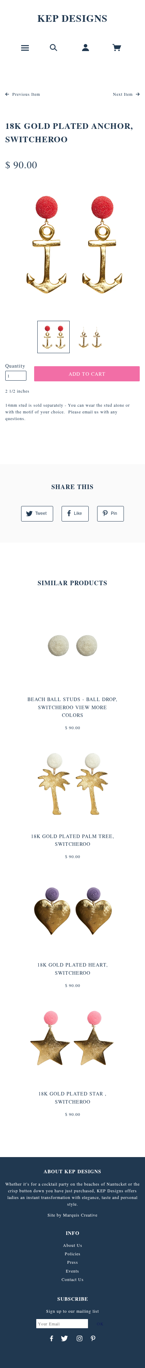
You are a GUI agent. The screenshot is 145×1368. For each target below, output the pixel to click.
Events (72, 1271)
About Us (72, 1245)
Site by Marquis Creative (72, 1215)
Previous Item (25, 94)
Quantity (15, 365)
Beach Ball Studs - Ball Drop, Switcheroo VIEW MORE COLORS (72, 707)
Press (72, 1262)
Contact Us (73, 1279)
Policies (73, 1253)
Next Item (123, 94)
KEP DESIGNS (72, 18)
